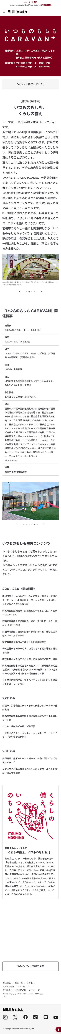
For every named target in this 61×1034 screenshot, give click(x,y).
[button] (20, 291)
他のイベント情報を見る (30, 966)
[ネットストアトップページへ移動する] (17, 11)
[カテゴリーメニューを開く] (4, 12)
